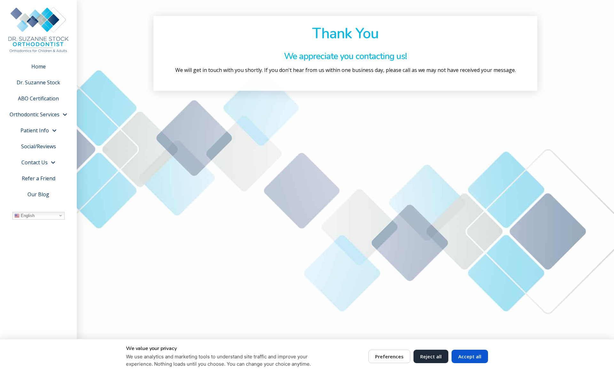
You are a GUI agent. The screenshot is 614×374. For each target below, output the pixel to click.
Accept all (469, 356)
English (27, 215)
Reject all (431, 356)
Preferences (389, 356)
